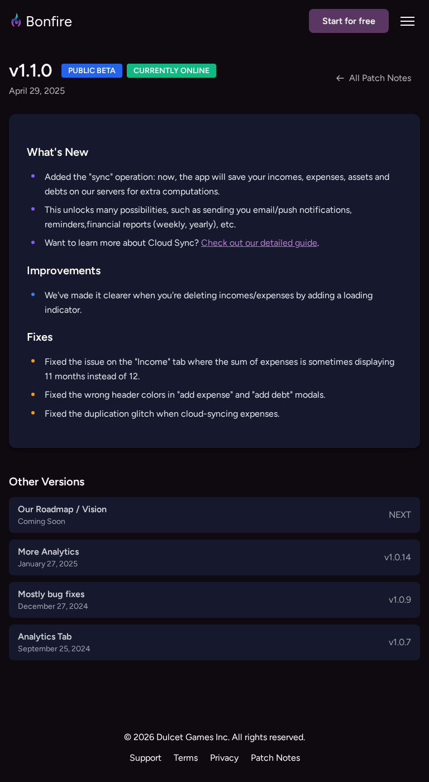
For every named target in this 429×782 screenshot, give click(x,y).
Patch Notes (275, 757)
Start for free (348, 21)
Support (145, 757)
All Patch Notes (380, 78)
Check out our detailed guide (259, 242)
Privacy (224, 757)
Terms (186, 757)
